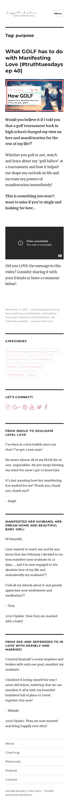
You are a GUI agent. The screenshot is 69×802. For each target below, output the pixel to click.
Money (12, 367)
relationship (48, 313)
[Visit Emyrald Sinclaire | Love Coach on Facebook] (46, 408)
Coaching (12, 752)
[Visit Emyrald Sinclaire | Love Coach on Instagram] (7, 408)
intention (24, 317)
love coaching (13, 313)
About (10, 743)
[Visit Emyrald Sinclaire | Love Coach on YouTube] (31, 408)
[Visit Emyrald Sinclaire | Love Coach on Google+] (16, 408)
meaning (11, 321)
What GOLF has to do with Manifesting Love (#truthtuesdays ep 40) (34, 61)
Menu (58, 13)
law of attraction (40, 317)
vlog (32, 374)
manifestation (31, 313)
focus (8, 317)
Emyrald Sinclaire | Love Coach (23, 791)
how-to (55, 309)
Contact (11, 779)
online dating (31, 367)
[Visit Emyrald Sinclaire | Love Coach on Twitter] (39, 408)
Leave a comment (42, 321)
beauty (39, 351)
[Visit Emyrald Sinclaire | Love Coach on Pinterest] (24, 408)
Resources (13, 761)
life (53, 317)
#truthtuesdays (40, 309)
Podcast (11, 770)
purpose (23, 321)
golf (15, 317)
